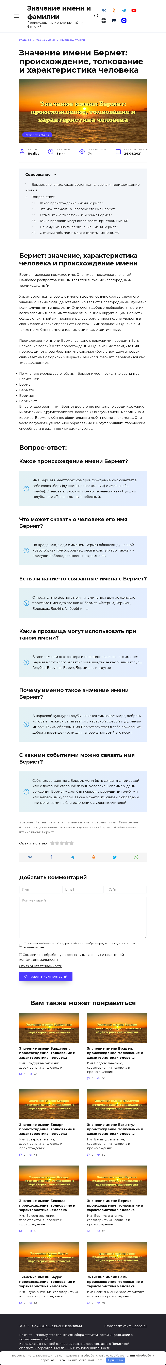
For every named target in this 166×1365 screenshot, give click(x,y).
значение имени (50, 822)
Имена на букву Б (37, 134)
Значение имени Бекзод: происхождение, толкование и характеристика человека (47, 1205)
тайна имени (126, 827)
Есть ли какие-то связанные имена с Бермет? (76, 215)
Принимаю (115, 1360)
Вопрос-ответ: (43, 197)
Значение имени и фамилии (60, 1326)
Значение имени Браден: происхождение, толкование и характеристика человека (115, 1052)
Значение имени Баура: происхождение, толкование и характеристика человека (47, 1281)
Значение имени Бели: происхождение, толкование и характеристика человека (115, 1281)
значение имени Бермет (87, 822)
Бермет (27, 822)
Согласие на (71, 957)
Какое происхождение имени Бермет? (71, 203)
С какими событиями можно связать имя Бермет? (79, 233)
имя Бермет (130, 822)
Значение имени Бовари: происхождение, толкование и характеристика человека (47, 1129)
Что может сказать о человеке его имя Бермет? (78, 209)
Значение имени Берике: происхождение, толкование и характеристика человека (115, 1205)
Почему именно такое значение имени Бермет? (79, 227)
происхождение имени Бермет (87, 827)
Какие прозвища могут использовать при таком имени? (84, 221)
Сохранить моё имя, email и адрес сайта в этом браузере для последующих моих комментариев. (79, 945)
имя (113, 822)
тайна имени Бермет (37, 832)
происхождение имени (39, 827)
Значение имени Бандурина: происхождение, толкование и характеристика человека (47, 1052)
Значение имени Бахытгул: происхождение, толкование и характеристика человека (115, 1129)
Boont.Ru (139, 1326)
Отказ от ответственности (40, 966)
